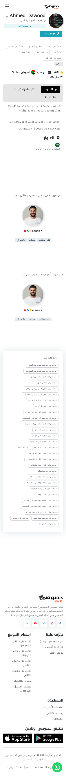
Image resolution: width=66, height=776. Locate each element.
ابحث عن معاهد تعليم (21, 673)
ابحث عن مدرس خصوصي (21, 643)
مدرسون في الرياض (20, 518)
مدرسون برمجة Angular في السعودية (42, 482)
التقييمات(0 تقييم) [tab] (25, 89)
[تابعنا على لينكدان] (27, 623)
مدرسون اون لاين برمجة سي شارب (43, 377)
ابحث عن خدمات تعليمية (21, 663)
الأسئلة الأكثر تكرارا (51, 707)
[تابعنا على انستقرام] (52, 623)
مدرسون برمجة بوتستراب (47, 471)
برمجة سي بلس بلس (53, 58)
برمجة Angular (24, 52)
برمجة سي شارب (54, 46)
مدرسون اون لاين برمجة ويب (45, 447)
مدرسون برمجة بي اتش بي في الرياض (41, 388)
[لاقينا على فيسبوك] (60, 623)
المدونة (58, 718)
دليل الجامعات (22, 680)
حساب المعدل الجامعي (22, 688)
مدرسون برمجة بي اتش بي (46, 406)
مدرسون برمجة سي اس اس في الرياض (41, 412)
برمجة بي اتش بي (36, 46)
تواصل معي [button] (49, 33)
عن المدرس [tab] (50, 89)
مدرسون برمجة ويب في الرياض (44, 435)
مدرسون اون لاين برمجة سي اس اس (42, 424)
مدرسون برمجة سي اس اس (45, 430)
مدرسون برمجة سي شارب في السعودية (41, 371)
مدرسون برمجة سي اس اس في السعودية (40, 418)
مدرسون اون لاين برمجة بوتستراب (44, 465)
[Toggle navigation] (7, 6)
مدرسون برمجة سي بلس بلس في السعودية (39, 506)
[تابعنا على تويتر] (43, 623)
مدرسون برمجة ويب (21, 447)
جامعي (59, 64)
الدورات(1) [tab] (51, 96)
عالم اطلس (28, 759)
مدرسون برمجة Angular (47, 494)
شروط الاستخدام (45, 767)
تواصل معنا (56, 652)
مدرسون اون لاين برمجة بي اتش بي (42, 400)
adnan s (37, 231)
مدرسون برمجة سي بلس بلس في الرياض (40, 500)
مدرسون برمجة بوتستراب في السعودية (41, 459)
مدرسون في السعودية (48, 524)
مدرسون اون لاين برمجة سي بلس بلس (41, 512)
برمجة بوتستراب (42, 52)
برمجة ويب (57, 52)
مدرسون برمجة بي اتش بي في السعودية (40, 394)
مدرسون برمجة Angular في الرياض (43, 477)
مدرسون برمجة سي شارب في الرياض (42, 365)
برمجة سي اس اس (15, 46)
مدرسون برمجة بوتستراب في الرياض (43, 453)
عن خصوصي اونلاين (51, 641)
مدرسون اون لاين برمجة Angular (44, 488)
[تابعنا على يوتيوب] (35, 623)
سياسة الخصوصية (18, 767)
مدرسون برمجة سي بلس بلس (45, 518)
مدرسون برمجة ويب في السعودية (43, 441)
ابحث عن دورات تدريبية (22, 653)
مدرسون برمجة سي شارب (47, 383)
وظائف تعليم (55, 713)
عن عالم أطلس (54, 646)
